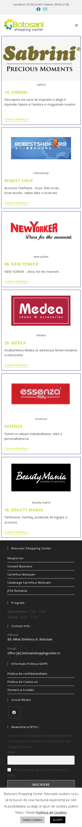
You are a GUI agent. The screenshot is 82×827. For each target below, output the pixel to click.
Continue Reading (16, 119)
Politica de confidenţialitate (27, 674)
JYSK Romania (17, 591)
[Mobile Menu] (76, 25)
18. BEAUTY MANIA (23, 509)
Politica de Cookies (51, 812)
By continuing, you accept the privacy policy (37, 772)
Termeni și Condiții (20, 690)
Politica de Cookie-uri (22, 682)
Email (11, 752)
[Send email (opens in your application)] (44, 9)
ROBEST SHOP (18, 180)
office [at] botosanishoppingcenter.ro (33, 653)
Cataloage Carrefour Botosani (29, 582)
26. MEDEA (15, 342)
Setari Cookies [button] (32, 820)
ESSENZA (13, 426)
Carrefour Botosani (21, 574)
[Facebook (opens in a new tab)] (38, 9)
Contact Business (20, 566)
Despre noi (15, 558)
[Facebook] (14, 712)
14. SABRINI (16, 92)
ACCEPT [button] (58, 820)
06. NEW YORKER (21, 264)
